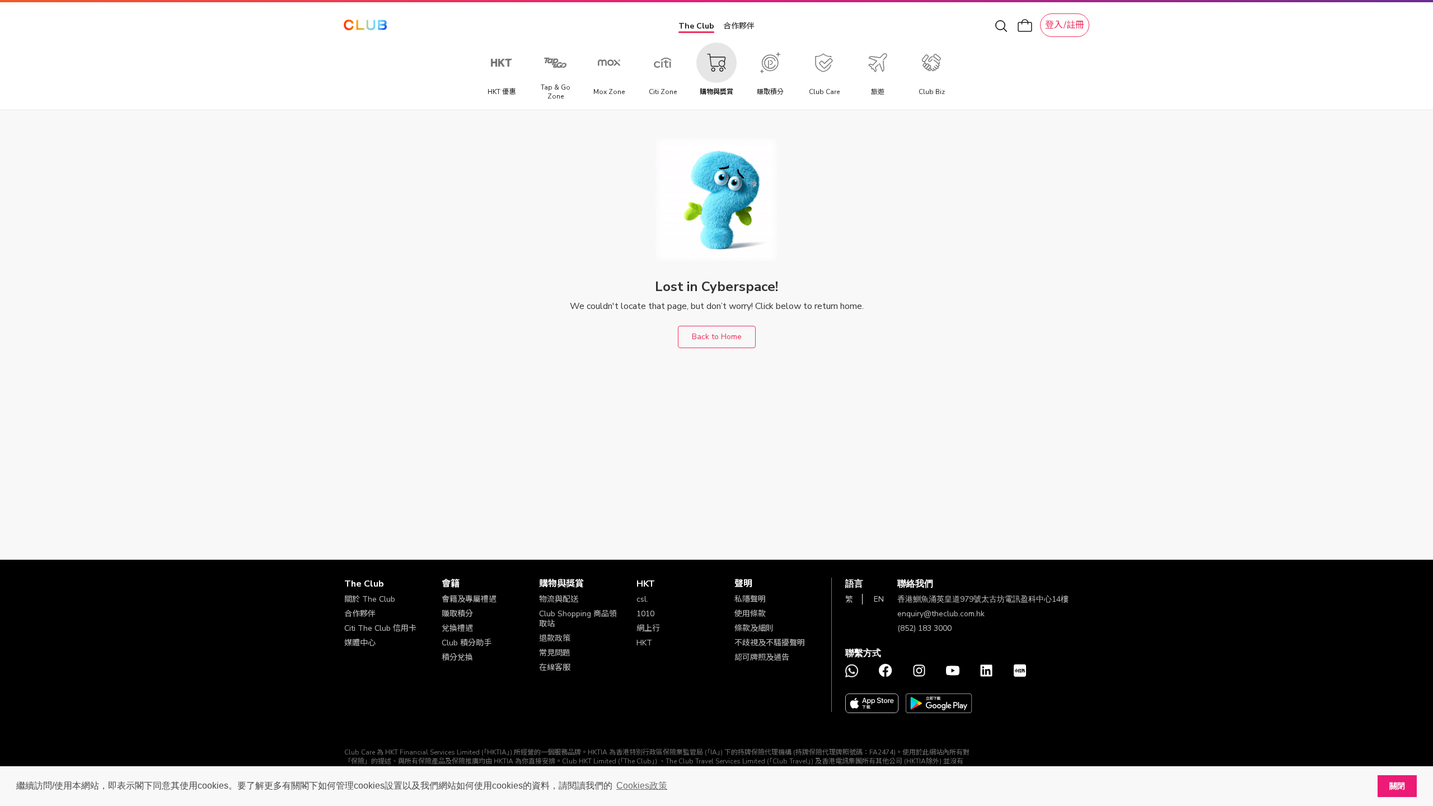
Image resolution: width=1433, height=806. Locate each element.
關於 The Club (369, 599)
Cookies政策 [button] (641, 785)
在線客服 (554, 667)
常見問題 (554, 653)
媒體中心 (360, 643)
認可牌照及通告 (761, 657)
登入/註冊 (1064, 25)
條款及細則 (754, 628)
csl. (642, 599)
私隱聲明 (750, 599)
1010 (645, 613)
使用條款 (750, 613)
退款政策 (554, 638)
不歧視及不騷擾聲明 (769, 643)
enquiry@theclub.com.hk (941, 613)
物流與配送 (558, 599)
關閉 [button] (1397, 785)
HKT (644, 643)
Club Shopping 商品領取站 (578, 618)
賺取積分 (457, 613)
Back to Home (717, 336)
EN (879, 599)
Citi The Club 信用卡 (380, 628)
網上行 (648, 628)
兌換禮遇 (457, 628)
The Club (696, 26)
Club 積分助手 (466, 643)
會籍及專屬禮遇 (469, 599)
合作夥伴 (739, 26)
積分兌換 (457, 657)
